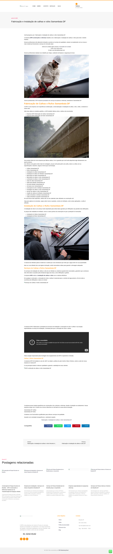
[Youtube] (27, 539)
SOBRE (39, 6)
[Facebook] (21, 539)
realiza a (41, 275)
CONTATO (45, 6)
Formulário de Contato (65, 46)
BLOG (59, 6)
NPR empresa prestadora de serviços (45, 100)
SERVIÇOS (52, 6)
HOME (34, 6)
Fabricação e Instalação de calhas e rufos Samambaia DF (56, 420)
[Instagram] (24, 539)
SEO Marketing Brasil (63, 550)
